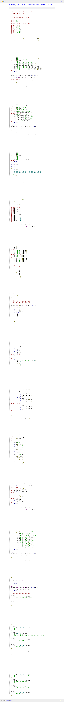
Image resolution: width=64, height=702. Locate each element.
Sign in (62, 1)
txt (60, 700)
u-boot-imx (50, 4)
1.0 (22, 4)
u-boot (25, 4)
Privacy (8, 700)
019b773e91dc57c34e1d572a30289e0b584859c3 (37, 4)
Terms (11, 700)
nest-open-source (12, 4)
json (62, 700)
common (11, 5)
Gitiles (6, 700)
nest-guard (19, 4)
